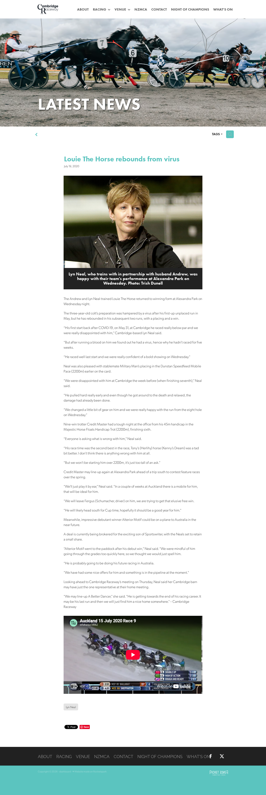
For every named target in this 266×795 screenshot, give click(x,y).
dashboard (65, 771)
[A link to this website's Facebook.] (261, 57)
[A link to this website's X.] (261, 67)
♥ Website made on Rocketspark (90, 771)
